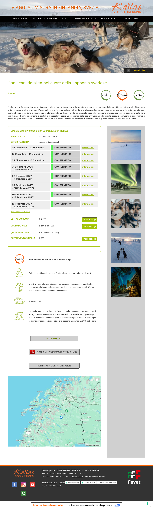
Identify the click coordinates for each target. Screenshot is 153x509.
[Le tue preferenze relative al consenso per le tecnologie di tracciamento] (148, 504)
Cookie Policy (89, 482)
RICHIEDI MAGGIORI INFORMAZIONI (54, 365)
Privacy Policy (73, 482)
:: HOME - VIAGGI (19, 18)
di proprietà (71, 470)
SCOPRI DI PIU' (54, 338)
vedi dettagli (90, 219)
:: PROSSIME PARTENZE (84, 18)
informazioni (88, 148)
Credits (62, 482)
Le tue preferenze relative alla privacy (90, 505)
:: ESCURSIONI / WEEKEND (44, 18)
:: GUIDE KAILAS (107, 18)
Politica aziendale (49, 482)
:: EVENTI (64, 18)
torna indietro (140, 70)
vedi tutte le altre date (20, 212)
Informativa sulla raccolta (48, 505)
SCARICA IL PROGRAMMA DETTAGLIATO (57, 352)
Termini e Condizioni (107, 482)
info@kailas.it (77, 476)
